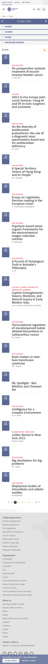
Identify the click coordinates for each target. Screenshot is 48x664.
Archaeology (7, 559)
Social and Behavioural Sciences (14, 580)
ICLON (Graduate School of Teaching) (16, 591)
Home (4, 16)
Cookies (5, 629)
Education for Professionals (12, 532)
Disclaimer (6, 626)
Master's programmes (10, 525)
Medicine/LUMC (8, 573)
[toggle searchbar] (33, 9)
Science (5, 577)
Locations (6, 622)
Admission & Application (11, 550)
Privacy (5, 633)
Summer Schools (8, 535)
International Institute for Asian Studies (17, 595)
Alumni (5, 611)
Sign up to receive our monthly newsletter (18, 645)
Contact (5, 636)
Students (17, 2)
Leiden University (7, 2)
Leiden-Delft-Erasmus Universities (15, 618)
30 (36, 502)
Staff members (26, 2)
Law (4, 570)
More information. (30, 657)
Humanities (6, 566)
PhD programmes (9, 528)
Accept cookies (11, 660)
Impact (5, 615)
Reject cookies (30, 660)
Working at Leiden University (13, 604)
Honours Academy (9, 588)
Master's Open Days (10, 546)
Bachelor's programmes (11, 521)
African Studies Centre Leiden (13, 584)
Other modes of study (10, 539)
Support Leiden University (12, 608)
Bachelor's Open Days (10, 543)
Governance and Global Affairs (13, 563)
